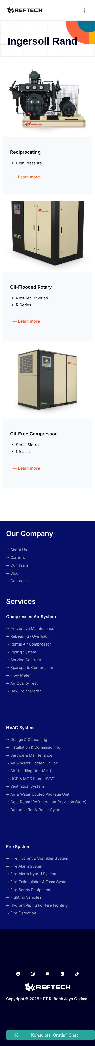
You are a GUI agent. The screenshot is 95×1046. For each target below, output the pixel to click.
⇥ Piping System (21, 652)
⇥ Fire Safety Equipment (28, 889)
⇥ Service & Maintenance (29, 755)
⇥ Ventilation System (25, 786)
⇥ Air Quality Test (22, 683)
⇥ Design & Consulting (26, 739)
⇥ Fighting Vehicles (24, 897)
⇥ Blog (12, 573)
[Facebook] (18, 974)
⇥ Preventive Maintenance (30, 628)
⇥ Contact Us (18, 580)
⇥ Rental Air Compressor (28, 644)
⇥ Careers (15, 557)
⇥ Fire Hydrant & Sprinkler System (37, 858)
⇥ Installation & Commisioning (33, 747)
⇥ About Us (16, 549)
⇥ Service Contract (23, 659)
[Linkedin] (62, 974)
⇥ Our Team (17, 565)
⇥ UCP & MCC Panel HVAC (30, 778)
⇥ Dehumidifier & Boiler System (35, 809)
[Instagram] (32, 974)
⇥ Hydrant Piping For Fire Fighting (37, 905)
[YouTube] (47, 974)
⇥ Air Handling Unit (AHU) (29, 770)
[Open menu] (84, 10)
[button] (26, 176)
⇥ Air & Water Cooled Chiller (32, 763)
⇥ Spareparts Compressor (29, 667)
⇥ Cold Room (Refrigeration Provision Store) (46, 801)
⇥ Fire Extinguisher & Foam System (38, 881)
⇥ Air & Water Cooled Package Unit (37, 794)
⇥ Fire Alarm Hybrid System (31, 873)
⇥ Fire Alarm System (24, 866)
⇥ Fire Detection (21, 912)
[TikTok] (77, 974)
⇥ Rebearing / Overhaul (27, 636)
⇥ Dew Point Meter (23, 691)
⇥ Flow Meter (18, 675)
